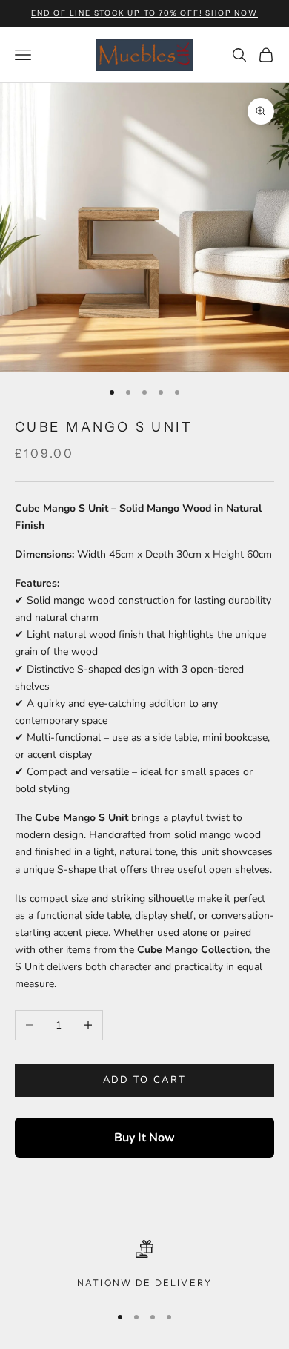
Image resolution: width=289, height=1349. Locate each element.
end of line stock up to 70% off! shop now (144, 13)
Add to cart (145, 1079)
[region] (144, 1265)
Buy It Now (144, 1137)
